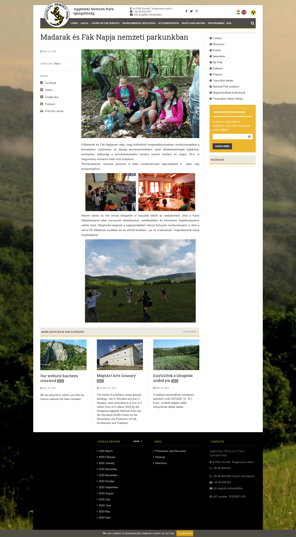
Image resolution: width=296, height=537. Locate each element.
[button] (253, 11)
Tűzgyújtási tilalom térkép (228, 98)
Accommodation (168, 23)
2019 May (104, 511)
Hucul (85, 23)
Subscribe (222, 146)
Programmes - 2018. (220, 23)
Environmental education (138, 23)
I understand (185, 533)
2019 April (105, 517)
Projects (218, 74)
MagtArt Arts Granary (116, 375)
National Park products (226, 86)
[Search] (253, 23)
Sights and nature (193, 23)
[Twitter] (191, 11)
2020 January (107, 463)
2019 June (105, 505)
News (57, 63)
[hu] (238, 11)
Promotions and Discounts (170, 451)
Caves (74, 23)
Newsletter (219, 56)
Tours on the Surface (105, 23)
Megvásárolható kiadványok (229, 92)
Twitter (48, 90)
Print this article (53, 111)
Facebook (50, 82)
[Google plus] (197, 11)
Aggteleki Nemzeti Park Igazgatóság (93, 11)
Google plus (51, 97)
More (137, 441)
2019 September (108, 487)
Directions (219, 44)
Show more (190, 332)
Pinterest (49, 104)
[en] (244, 11)
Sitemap (160, 457)
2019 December (108, 469)
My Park (218, 62)
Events (217, 50)
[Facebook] (186, 11)
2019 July (104, 499)
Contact (217, 38)
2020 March (106, 451)
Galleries (218, 68)
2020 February (107, 457)
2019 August (106, 493)
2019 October (107, 481)
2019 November (108, 475)
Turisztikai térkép (223, 80)
